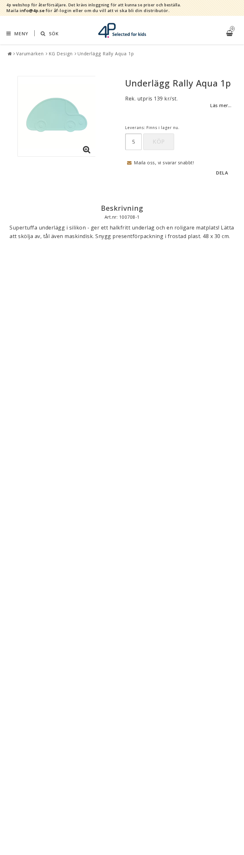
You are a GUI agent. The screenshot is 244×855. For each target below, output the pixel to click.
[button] (87, 150)
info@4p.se (32, 10)
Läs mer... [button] (220, 105)
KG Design (61, 54)
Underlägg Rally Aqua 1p (106, 54)
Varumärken (30, 54)
